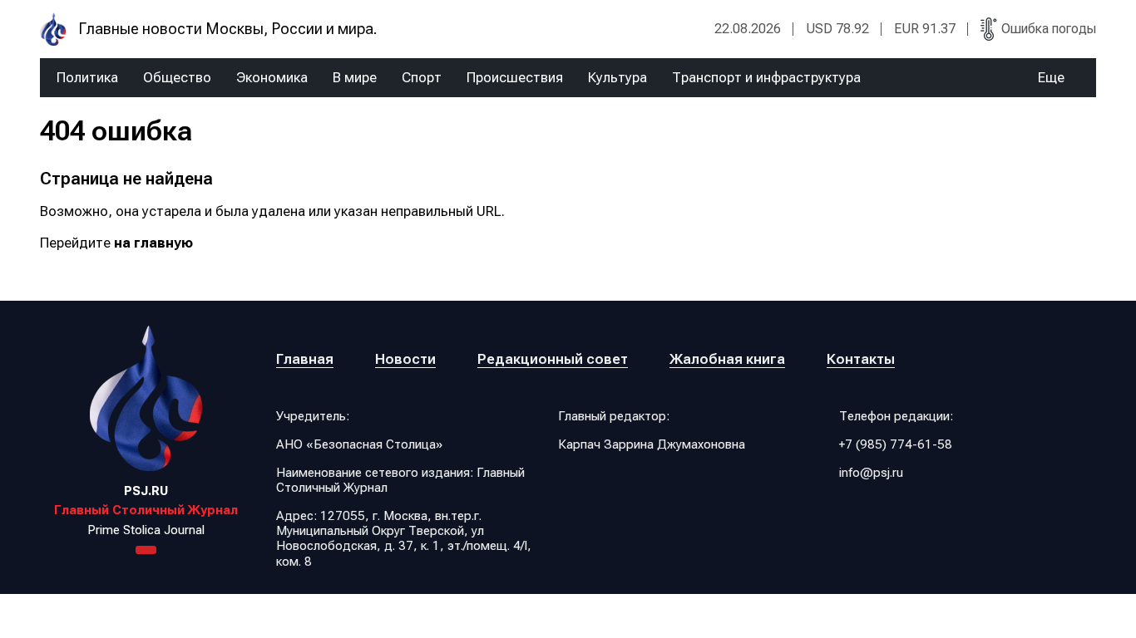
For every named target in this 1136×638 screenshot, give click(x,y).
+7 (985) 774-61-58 (895, 444)
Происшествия (515, 78)
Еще (1051, 78)
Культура (617, 78)
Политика (87, 78)
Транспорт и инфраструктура (766, 78)
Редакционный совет (552, 359)
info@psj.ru (871, 472)
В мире (355, 78)
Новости (405, 359)
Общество (177, 78)
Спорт (422, 78)
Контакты (861, 359)
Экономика (272, 78)
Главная (304, 359)
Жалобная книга (727, 359)
